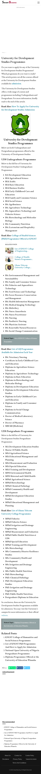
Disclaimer (5, 759)
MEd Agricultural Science (17, 453)
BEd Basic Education (14, 184)
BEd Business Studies (15, 188)
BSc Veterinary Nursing (16, 357)
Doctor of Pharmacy (14, 422)
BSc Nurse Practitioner (15, 314)
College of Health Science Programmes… (24, 258)
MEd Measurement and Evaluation (21, 463)
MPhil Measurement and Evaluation (21, 531)
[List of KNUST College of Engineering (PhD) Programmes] (9, 251)
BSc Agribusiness (13, 204)
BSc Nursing (11, 318)
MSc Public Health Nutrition (18, 571)
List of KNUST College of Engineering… (24, 249)
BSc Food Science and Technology (20, 291)
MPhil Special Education (16, 541)
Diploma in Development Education (22, 386)
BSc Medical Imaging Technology (20, 304)
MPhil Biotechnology (15, 482)
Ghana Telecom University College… (23, 266)
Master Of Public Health (16, 450)
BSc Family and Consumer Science (20, 282)
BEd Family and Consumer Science (21, 197)
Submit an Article (31, 759)
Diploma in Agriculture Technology (21, 373)
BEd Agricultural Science (16, 178)
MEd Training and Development (20, 469)
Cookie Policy (29, 755)
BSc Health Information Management (22, 301)
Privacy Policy (17, 759)
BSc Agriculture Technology (18, 207)
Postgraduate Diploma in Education (21, 597)
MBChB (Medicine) (14, 426)
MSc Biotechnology (14, 548)
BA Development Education (18, 175)
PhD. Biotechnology (14, 574)
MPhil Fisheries (12, 518)
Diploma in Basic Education (18, 376)
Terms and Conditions (19, 763)
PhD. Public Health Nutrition (19, 594)
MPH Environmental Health (18, 472)
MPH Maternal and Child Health (20, 476)
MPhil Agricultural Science (17, 479)
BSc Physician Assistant (15, 324)
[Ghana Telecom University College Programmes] (9, 267)
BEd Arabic (10, 181)
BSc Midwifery (12, 308)
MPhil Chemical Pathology (17, 486)
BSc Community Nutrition (17, 224)
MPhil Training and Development (21, 544)
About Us (8, 755)
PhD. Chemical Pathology (17, 577)
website (4, 615)
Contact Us (18, 755)
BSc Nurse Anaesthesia (15, 311)
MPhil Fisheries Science (16, 522)
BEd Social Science (13, 201)
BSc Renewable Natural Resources (20, 327)
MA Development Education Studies (22, 446)
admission (16, 83)
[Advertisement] (20, 29)
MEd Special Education (15, 466)
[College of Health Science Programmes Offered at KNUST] (9, 259)
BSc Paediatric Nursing (15, 321)
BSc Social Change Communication (21, 331)
